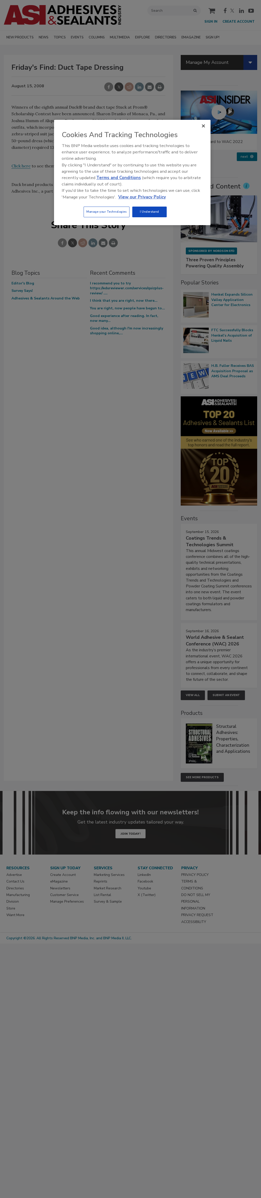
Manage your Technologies (106, 212)
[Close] (203, 126)
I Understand (149, 212)
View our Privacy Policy (142, 197)
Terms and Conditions (118, 178)
